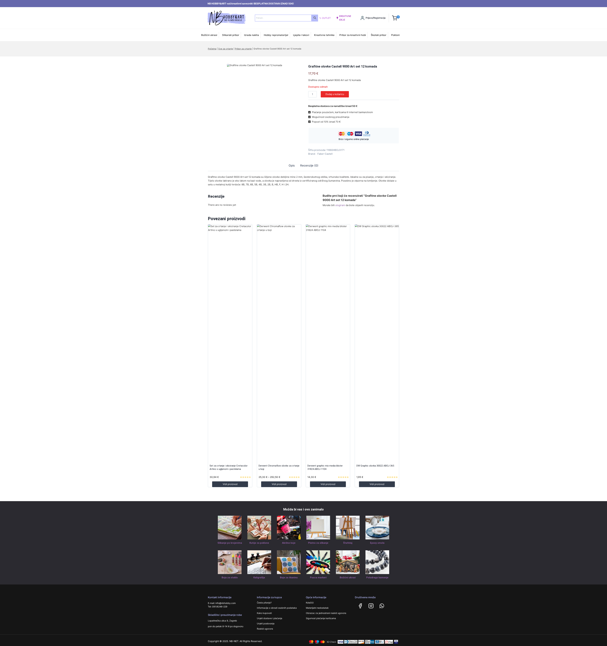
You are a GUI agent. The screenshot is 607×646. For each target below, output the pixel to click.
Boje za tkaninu (289, 577)
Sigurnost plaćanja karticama (321, 618)
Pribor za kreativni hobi (352, 35)
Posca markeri (318, 577)
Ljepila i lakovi (301, 35)
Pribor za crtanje (243, 48)
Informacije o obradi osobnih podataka (277, 607)
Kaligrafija (259, 577)
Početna (212, 48)
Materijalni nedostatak (317, 607)
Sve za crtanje (225, 48)
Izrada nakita (251, 35)
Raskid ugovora (265, 628)
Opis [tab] (292, 165)
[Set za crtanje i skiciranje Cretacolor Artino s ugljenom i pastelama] (230, 343)
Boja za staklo (230, 577)
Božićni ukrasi (209, 35)
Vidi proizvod (230, 484)
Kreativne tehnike (324, 35)
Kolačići (310, 602)
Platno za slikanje (318, 542)
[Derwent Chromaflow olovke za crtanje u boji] (279, 343)
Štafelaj (347, 542)
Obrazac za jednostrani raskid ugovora (326, 613)
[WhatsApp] (381, 605)
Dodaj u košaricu (334, 94)
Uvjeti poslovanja (265, 623)
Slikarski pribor (230, 35)
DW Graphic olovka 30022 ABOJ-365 (375, 465)
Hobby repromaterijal (276, 35)
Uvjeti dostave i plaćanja (269, 618)
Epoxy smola (377, 542)
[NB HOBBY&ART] (226, 18)
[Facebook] (360, 605)
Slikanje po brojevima (230, 542)
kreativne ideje (345, 18)
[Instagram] (371, 605)
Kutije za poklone (259, 542)
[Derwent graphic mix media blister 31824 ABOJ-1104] (328, 343)
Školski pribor (378, 35)
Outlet (326, 18)
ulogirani (340, 205)
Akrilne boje (288, 542)
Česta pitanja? (264, 602)
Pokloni (395, 35)
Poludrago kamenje (377, 577)
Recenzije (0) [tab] (309, 165)
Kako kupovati (264, 613)
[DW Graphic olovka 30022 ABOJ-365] (377, 343)
